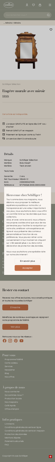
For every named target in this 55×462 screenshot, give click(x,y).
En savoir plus (27, 261)
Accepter (27, 268)
